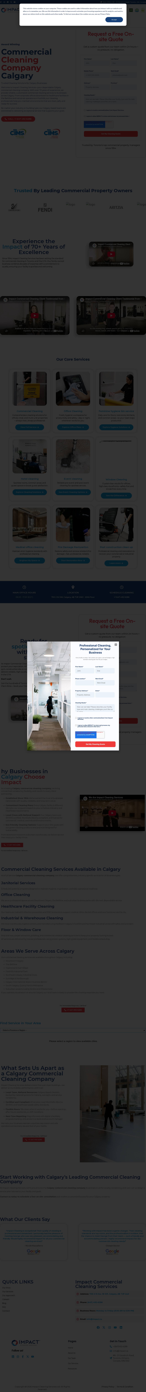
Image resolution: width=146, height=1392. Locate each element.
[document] (73, 696)
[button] (116, 644)
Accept (114, 20)
